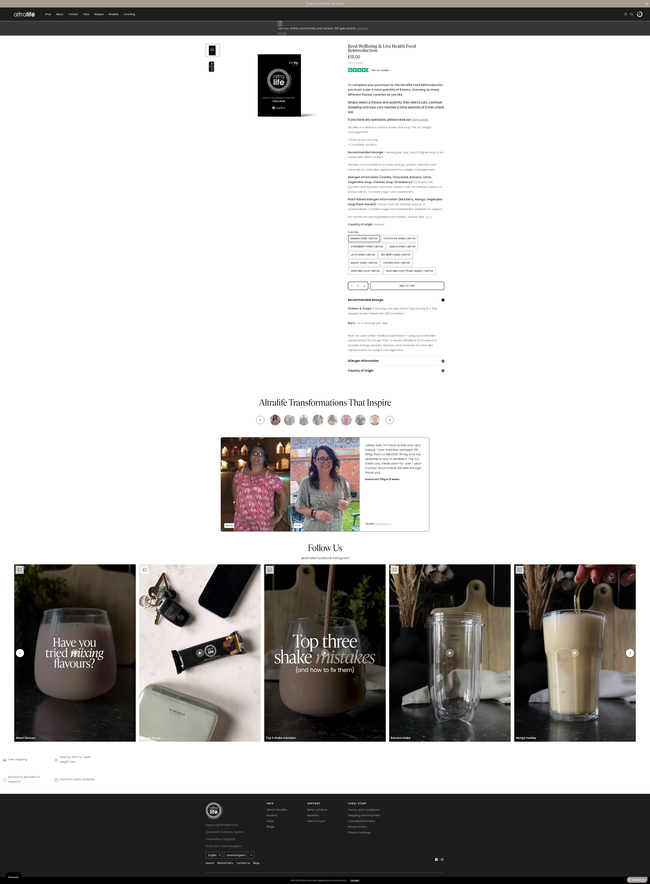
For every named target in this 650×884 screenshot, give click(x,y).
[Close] (646, 3)
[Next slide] (390, 420)
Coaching (129, 14)
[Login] (625, 14)
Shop (48, 14)
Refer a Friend (317, 810)
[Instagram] (441, 859)
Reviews (313, 815)
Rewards (113, 14)
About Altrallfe (277, 810)
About (59, 14)
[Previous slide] (260, 420)
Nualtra (272, 815)
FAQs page (419, 119)
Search (210, 863)
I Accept (354, 880)
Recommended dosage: (366, 300)
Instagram (341, 558)
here (428, 217)
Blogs (270, 827)
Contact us (243, 863)
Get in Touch (316, 821)
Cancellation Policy (361, 821)
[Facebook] (436, 859)
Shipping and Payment (364, 815)
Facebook (324, 558)
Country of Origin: (361, 370)
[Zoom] (283, 84)
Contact (73, 14)
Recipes (99, 14)
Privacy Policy (357, 827)
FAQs (86, 14)
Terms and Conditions (364, 810)
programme (383, 524)
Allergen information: (363, 360)
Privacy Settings (359, 832)
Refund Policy (225, 863)
